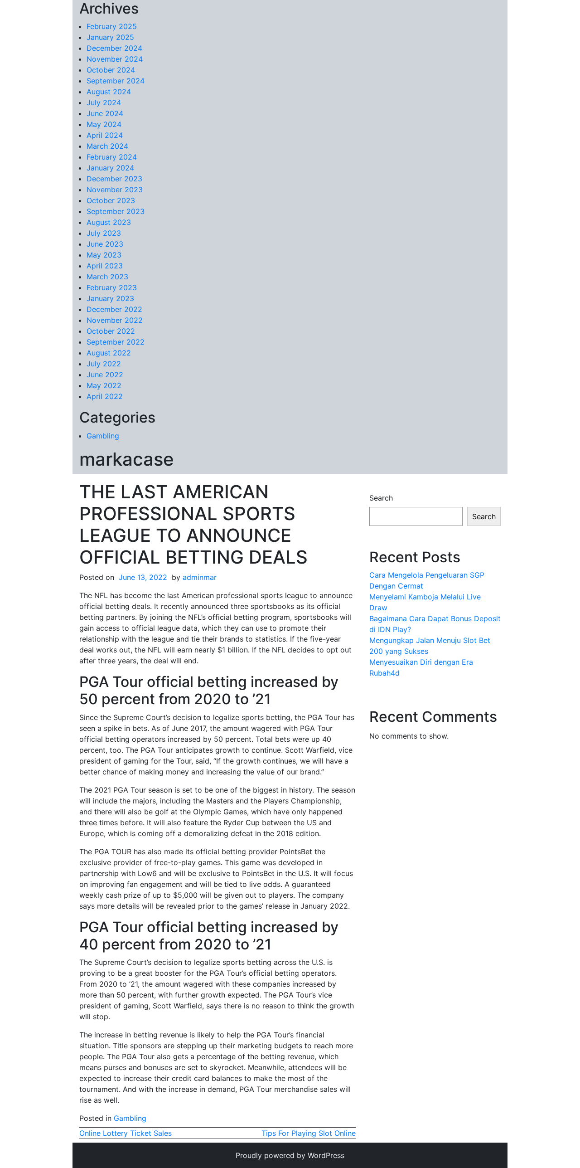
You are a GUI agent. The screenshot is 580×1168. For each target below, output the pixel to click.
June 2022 (105, 374)
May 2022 (104, 385)
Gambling (103, 435)
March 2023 (107, 276)
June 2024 (105, 113)
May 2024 (104, 124)
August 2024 (109, 91)
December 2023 (114, 178)
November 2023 (115, 189)
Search (381, 497)
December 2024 (114, 48)
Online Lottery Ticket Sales (125, 1133)
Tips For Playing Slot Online (308, 1133)
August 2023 (109, 222)
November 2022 (115, 320)
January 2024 (110, 167)
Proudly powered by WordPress (290, 1155)
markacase (126, 459)
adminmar (200, 577)
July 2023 (104, 233)
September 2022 (116, 341)
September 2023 (116, 211)
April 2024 (105, 135)
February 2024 (112, 156)
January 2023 (110, 298)
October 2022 (111, 331)
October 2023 (111, 200)
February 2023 (112, 287)
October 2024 (111, 69)
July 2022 (104, 363)
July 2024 (104, 102)
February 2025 (112, 26)
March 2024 (107, 146)
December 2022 (114, 309)
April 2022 (105, 396)
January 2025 (110, 37)
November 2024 (115, 58)
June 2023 (105, 243)
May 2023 (104, 254)
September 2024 (116, 80)
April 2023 (105, 265)
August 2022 (109, 352)
